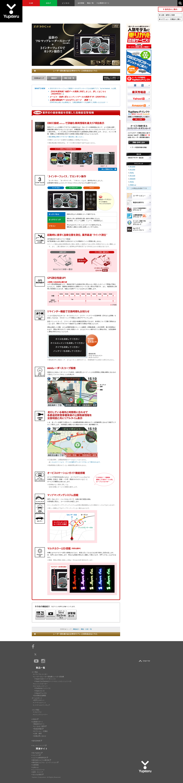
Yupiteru (11, 11)
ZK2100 (132, 176)
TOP (145, 660)
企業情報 (36, 765)
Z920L (131, 173)
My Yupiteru (37, 753)
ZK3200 (132, 167)
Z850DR (132, 179)
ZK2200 (132, 170)
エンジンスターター (41, 684)
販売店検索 (36, 741)
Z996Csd (132, 185)
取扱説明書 (38, 729)
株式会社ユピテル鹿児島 (41, 760)
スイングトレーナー (41, 714)
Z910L (131, 182)
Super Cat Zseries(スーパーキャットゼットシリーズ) (53, 681)
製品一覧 (90, 3)
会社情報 (81, 3)
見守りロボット (39, 700)
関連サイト (42, 748)
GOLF (48, 3)
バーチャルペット (40, 702)
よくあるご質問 (39, 726)
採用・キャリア (38, 772)
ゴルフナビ (38, 712)
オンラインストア (39, 745)
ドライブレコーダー (41, 674)
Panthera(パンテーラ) (43, 688)
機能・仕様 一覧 (86, 629)
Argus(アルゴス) (41, 693)
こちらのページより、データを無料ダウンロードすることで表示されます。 (76, 462)
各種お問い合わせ (40, 736)
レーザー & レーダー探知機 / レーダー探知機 (49, 677)
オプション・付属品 (41, 731)
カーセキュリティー (41, 686)
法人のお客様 (37, 774)
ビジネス (66, 3)
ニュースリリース (39, 770)
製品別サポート (39, 724)
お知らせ (36, 767)
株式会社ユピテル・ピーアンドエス (45, 762)
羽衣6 (35, 719)
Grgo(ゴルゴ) (40, 691)
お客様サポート (103, 3)
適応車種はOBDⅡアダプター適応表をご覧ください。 (67, 137)
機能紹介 (76, 629)
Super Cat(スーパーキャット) (45, 679)
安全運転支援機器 (40, 695)
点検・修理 (38, 733)
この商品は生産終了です (139, 188)
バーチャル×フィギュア (42, 705)
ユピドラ (36, 755)
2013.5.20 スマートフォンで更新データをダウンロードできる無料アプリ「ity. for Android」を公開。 (83, 88)
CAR (31, 3)
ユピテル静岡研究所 (39, 758)
